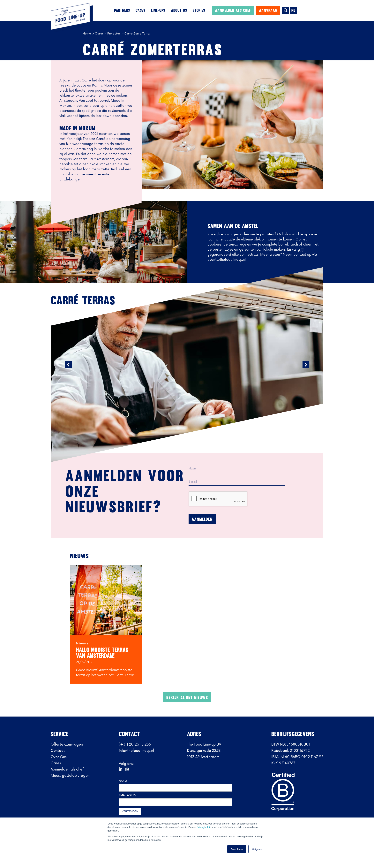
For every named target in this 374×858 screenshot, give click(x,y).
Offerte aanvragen (67, 744)
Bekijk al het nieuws (187, 697)
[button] (122, 10)
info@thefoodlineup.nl (136, 750)
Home (87, 33)
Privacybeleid (204, 827)
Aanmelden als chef (233, 10)
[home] (68, 17)
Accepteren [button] (237, 849)
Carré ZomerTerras (137, 33)
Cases (99, 33)
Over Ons (58, 757)
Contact (58, 750)
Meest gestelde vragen (70, 775)
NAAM (123, 781)
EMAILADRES (127, 795)
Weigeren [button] (257, 849)
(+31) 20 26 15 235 (135, 744)
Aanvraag (268, 10)
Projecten (114, 33)
